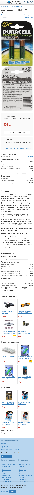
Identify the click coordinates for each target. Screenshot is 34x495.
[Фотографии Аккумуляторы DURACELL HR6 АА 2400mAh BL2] (17, 43)
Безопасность (6, 475)
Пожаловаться (7, 456)
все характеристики (27, 186)
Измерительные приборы (6, 472)
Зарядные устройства (8, 464)
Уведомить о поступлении (17, 132)
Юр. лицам (22, 468)
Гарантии (21, 466)
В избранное (29, 15)
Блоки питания (6, 470)
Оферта (21, 472)
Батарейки (5, 468)
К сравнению (7, 15)
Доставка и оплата (24, 464)
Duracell (30, 156)
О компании (22, 479)
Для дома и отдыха (7, 477)
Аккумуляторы (6, 466)
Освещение (5, 479)
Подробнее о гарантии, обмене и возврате (18, 148)
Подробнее (4, 491)
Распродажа (22, 470)
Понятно (12, 491)
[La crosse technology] (14, 2)
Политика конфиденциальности (25, 474)
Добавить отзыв (28, 17)
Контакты (21, 477)
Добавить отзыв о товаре (10, 434)
